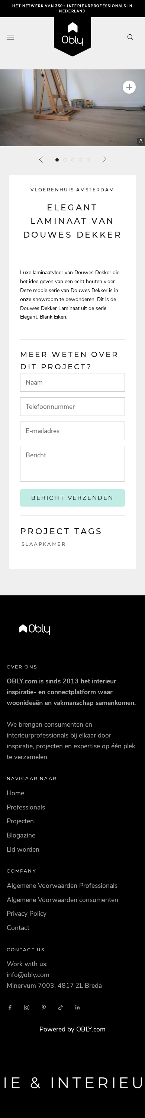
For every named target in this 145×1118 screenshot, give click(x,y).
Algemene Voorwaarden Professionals (62, 885)
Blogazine (21, 835)
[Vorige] (41, 159)
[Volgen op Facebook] (10, 1007)
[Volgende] (104, 159)
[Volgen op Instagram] (26, 1007)
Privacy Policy (26, 913)
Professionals (26, 807)
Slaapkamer (44, 544)
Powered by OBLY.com (72, 1029)
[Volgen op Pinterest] (44, 1007)
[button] (72, 107)
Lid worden (23, 849)
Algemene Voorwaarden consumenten (62, 899)
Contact (18, 927)
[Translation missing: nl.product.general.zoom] (129, 87)
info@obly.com (28, 974)
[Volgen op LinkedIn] (77, 1007)
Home (15, 793)
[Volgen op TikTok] (60, 1007)
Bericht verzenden (72, 498)
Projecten (20, 821)
